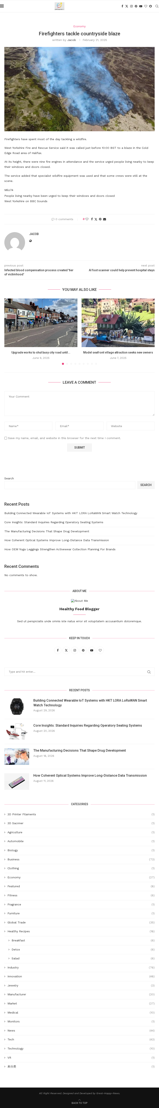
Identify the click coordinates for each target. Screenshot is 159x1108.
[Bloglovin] (145, 6)
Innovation (81, 976)
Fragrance (81, 904)
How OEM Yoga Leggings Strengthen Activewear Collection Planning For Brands (60, 549)
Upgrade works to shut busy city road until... (40, 352)
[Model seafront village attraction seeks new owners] (118, 322)
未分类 (81, 1066)
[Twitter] (126, 6)
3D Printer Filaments (81, 814)
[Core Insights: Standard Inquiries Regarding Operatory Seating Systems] (16, 731)
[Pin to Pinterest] (100, 219)
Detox (83, 949)
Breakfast (83, 940)
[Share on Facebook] (92, 219)
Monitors (81, 1021)
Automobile (81, 841)
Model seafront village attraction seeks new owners (118, 352)
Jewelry (81, 985)
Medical (81, 1012)
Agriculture (81, 832)
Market (81, 1003)
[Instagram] (131, 6)
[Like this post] (87, 219)
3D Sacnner (81, 823)
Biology (81, 850)
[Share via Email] (104, 219)
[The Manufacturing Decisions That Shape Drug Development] (16, 756)
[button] (9, 331)
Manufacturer (81, 994)
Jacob (71, 40)
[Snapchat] (150, 6)
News (81, 1030)
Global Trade (81, 922)
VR (81, 1057)
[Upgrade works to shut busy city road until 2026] (40, 322)
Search (9, 478)
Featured (81, 886)
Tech (81, 1039)
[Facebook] (122, 6)
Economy (81, 877)
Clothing (81, 868)
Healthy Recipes (81, 931)
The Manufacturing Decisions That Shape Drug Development (46, 531)
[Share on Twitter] (95, 219)
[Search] (157, 6)
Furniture (81, 913)
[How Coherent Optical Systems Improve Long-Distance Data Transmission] (16, 781)
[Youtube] (140, 6)
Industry (81, 967)
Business (81, 859)
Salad (83, 958)
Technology (81, 1048)
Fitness (81, 895)
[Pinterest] (136, 6)
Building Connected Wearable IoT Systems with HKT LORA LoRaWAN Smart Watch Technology (70, 513)
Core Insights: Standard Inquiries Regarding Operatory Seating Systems (53, 522)
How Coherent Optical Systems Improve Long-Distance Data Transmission (56, 540)
